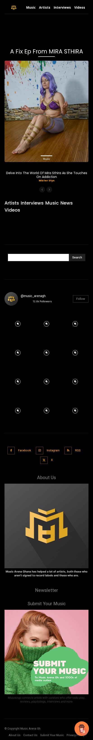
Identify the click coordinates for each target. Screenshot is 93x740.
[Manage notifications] (83, 731)
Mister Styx (46, 180)
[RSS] (68, 450)
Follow (80, 299)
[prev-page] (42, 189)
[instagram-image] (18, 322)
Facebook (24, 450)
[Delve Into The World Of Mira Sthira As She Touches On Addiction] (46, 111)
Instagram (53, 450)
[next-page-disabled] (49, 189)
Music (46, 159)
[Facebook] (11, 450)
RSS (78, 450)
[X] (44, 460)
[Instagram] (39, 450)
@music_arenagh (33, 296)
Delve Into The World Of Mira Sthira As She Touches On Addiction (46, 175)
